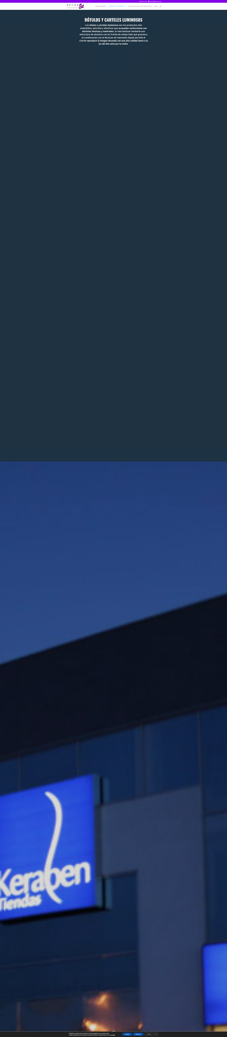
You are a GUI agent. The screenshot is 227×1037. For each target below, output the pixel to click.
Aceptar (127, 1034)
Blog (156, 6)
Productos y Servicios (116, 6)
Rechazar (138, 1034)
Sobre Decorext (100, 6)
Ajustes (149, 1034)
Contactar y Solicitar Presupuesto (140, 6)
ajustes (113, 1035)
